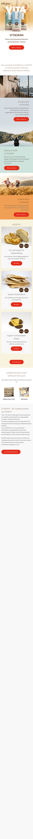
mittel (26, 246)
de (23, 3)
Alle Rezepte (16, 362)
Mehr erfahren (16, 47)
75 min (21, 290)
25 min (21, 331)
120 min (21, 246)
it (26, 3)
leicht (26, 290)
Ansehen (16, 263)
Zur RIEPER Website (11, 452)
